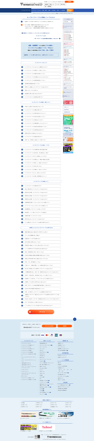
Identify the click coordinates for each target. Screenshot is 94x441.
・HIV (71, 369)
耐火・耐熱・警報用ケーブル (45, 364)
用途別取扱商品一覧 (43, 343)
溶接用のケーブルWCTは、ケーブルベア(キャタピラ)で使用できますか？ (36, 33)
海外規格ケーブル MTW (44, 380)
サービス (57, 4)
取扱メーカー (52, 4)
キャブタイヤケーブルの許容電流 (27, 352)
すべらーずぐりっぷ (61, 346)
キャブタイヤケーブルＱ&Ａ (41, 35)
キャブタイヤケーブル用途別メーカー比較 (28, 379)
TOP (34, 13)
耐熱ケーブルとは (43, 366)
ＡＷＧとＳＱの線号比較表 (62, 366)
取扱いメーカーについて (68, 62)
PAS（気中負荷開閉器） (62, 350)
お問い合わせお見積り (70, 10)
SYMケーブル (42, 371)
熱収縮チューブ (60, 343)
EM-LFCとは (42, 357)
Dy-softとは (42, 361)
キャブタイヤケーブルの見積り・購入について (41, 102)
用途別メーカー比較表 (68, 61)
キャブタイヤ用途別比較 (68, 37)
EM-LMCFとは (42, 355)
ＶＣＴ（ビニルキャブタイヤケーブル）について (28, 358)
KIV (40, 378)
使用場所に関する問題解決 (62, 388)
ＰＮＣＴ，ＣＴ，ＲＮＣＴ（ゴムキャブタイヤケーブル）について (28, 367)
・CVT (67, 369)
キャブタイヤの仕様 (68, 36)
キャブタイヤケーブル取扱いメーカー (27, 377)
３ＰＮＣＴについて (24, 371)
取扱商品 (46, 4)
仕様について (67, 68)
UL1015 (41, 390)
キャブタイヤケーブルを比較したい (67, 59)
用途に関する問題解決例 (62, 390)
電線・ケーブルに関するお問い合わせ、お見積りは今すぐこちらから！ (40, 54)
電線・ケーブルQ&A (61, 379)
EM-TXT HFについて (43, 352)
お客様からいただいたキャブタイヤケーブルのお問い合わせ (41, 227)
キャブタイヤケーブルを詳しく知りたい (67, 66)
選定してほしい (67, 55)
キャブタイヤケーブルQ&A (67, 84)
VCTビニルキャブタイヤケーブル (69, 74)
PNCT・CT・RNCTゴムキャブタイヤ (68, 78)
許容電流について (61, 367)
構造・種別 (44, 10)
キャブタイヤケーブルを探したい (67, 47)
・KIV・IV (59, 369)
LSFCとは (41, 350)
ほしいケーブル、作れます (62, 372)
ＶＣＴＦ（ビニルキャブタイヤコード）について (28, 361)
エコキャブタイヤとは (68, 80)
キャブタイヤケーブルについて (41, 62)
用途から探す (67, 49)
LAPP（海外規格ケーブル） (44, 392)
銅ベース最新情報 (48, 6)
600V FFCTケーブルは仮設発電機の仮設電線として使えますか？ (47, 38)
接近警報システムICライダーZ (63, 348)
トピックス (50, 1)
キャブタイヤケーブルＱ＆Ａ (26, 346)
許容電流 (53, 10)
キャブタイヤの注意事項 (68, 39)
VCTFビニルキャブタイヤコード (69, 76)
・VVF (62, 371)
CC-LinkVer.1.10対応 (43, 368)
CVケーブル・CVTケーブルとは (45, 345)
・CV (64, 369)
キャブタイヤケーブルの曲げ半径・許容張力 (28, 355)
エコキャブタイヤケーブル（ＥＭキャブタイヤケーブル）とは (28, 374)
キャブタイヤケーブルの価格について (67, 43)
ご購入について (66, 107)
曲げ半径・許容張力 (68, 72)
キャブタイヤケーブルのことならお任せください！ (68, 31)
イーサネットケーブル (43, 382)
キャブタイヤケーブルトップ (40, 13)
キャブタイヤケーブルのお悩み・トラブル (41, 145)
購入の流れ (63, 4)
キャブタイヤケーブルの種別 (26, 350)
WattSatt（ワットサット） (62, 355)
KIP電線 (41, 375)
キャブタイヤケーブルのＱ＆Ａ (50, 13)
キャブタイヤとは (67, 34)
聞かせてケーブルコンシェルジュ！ (64, 386)
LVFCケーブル (42, 373)
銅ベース (59, 362)
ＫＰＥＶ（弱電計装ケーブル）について (46, 362)
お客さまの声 (55, 1)
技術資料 (59, 364)
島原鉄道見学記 (66, 109)
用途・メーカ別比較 (61, 10)
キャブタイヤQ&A (67, 38)
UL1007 (41, 388)
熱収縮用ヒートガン (61, 345)
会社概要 (45, 1)
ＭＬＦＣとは (42, 348)
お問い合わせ (42, 311)
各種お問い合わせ (61, 1)
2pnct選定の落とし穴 (61, 374)
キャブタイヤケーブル (25, 10)
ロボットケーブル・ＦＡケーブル (45, 359)
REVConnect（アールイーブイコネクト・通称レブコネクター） (47, 385)
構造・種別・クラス (68, 71)
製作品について (60, 378)
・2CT (59, 371)
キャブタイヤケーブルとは (35, 10)
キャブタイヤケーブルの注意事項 (67, 87)
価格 (49, 10)
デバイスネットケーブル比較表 (63, 376)
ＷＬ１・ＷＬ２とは (43, 346)
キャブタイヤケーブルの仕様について (27, 348)
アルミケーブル (42, 394)
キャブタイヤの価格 (68, 35)
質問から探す (67, 54)
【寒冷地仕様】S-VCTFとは (26, 364)
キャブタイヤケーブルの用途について (41, 181)
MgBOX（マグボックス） (62, 357)
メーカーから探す (67, 53)
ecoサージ (41, 369)
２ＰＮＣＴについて (24, 369)
